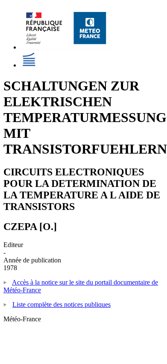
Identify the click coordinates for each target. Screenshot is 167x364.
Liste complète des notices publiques (61, 304)
